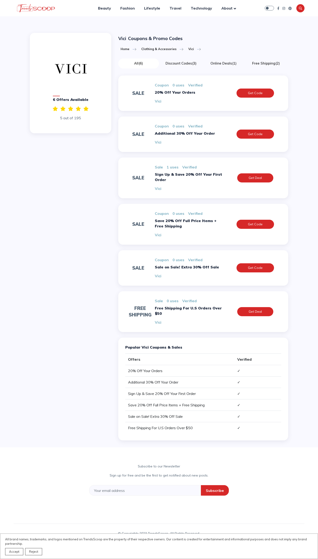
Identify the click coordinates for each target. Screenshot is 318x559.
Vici (191, 49)
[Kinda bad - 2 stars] (78, 108)
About (227, 8)
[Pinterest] (290, 8)
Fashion (127, 8)
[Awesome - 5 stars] (55, 108)
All (138, 63)
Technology (201, 8)
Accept (14, 551)
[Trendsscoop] (37, 8)
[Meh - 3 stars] (70, 108)
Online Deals (223, 63)
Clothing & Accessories (158, 49)
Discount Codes (181, 63)
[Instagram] (283, 8)
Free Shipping (266, 63)
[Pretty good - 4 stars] (63, 108)
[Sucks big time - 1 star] (86, 108)
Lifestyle (152, 8)
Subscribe (215, 490)
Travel (175, 8)
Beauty (104, 8)
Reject (33, 551)
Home (125, 49)
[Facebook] (278, 8)
